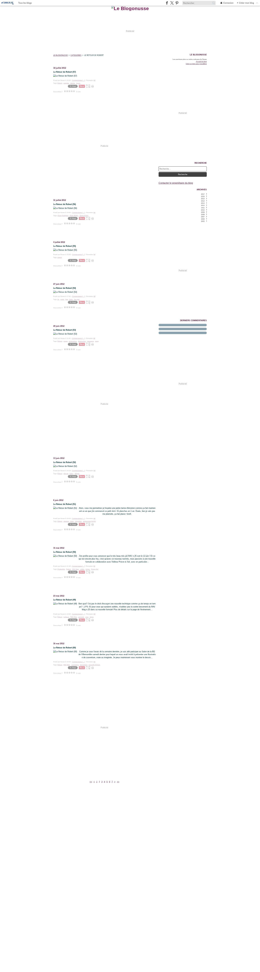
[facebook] (167, 3)
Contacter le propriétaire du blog (176, 183)
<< (91, 782)
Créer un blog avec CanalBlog (196, 64)
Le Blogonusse (60, 55)
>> (118, 782)
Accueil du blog (201, 61)
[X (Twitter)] (172, 3)
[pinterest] (177, 3)
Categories (76, 55)
